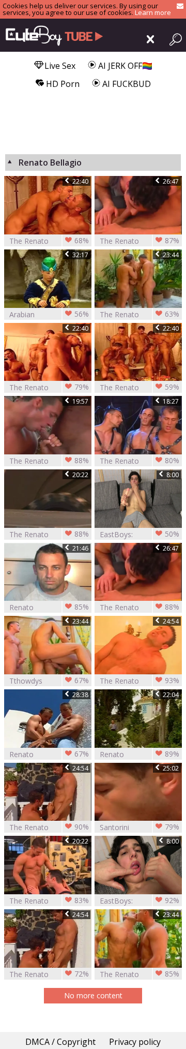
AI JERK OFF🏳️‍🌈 (124, 65)
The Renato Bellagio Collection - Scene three (49, 240)
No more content (93, 995)
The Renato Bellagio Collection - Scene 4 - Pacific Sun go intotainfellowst (49, 460)
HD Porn (62, 84)
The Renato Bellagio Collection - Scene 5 (139, 240)
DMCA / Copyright (60, 1042)
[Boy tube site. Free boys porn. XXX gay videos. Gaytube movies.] (51, 35)
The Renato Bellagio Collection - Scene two (49, 974)
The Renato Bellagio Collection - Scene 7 (49, 534)
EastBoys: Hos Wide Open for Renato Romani (139, 534)
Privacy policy (135, 1042)
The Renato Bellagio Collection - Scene (139, 680)
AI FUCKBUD (125, 84)
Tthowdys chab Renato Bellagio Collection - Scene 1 (49, 680)
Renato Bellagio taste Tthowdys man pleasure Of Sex (139, 754)
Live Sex (58, 65)
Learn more (153, 12)
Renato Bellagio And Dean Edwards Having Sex (49, 754)
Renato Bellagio (49, 607)
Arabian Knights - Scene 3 (49, 314)
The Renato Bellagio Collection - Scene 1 (139, 314)
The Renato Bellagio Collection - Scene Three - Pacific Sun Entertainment (139, 387)
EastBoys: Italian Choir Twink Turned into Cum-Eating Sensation (139, 900)
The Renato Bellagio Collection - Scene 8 (139, 460)
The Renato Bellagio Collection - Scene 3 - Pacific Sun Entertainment (49, 387)
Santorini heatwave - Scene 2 (139, 827)
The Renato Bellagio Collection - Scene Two (49, 827)
